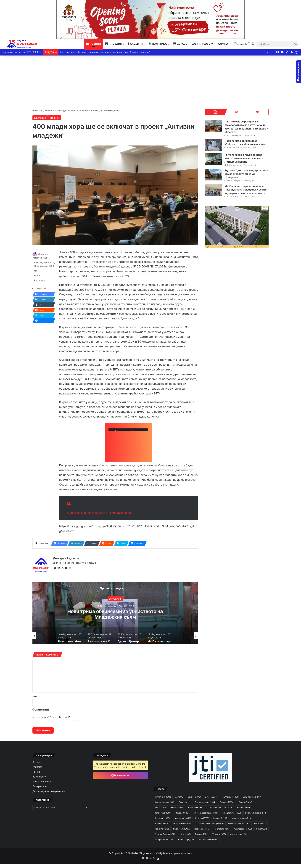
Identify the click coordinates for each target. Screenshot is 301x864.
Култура (202, 818)
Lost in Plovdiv (202, 43)
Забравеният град (221, 807)
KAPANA (222, 43)
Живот (177, 807)
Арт (179, 797)
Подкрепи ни (39, 786)
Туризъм (219, 834)
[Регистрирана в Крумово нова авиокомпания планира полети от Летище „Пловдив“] (213, 159)
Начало (38, 110)
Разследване (242, 829)
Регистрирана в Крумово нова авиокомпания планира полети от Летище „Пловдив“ (115, 614)
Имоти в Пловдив (256, 813)
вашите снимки (208, 839)
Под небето (181, 829)
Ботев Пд (211, 797)
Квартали (162, 818)
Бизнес (194, 797)
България (40, 117)
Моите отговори (241, 818)
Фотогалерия (238, 834)
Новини (95, 43)
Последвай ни (121, 775)
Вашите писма (252, 797)
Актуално (115, 598)
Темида (201, 834)
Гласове (227, 802)
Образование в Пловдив (210, 823)
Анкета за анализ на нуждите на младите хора (99, 512)
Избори (182, 813)
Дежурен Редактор (66, 558)
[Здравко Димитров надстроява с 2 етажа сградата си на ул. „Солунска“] (213, 174)
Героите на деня (205, 802)
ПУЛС (260, 823)
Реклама (37, 767)
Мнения (220, 818)
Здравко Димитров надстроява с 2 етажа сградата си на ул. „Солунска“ (99, 52)
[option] (115, 613)
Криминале (182, 818)
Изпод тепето (231, 813)
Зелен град (163, 813)
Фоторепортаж (164, 839)
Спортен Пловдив (165, 834)
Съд (185, 834)
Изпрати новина (41, 781)
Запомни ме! (41, 709)
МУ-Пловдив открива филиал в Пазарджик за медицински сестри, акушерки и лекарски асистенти (246, 190)
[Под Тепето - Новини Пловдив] (22, 44)
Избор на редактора (205, 813)
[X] (62, 568)
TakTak (36, 771)
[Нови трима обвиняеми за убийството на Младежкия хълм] (213, 145)
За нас (36, 762)
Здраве (181, 43)
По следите (221, 829)
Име (34, 696)
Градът (245, 802)
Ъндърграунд (186, 839)
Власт (184, 802)
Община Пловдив (239, 823)
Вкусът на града (164, 802)
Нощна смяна (182, 823)
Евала (160, 807)
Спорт (261, 829)
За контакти (39, 776)
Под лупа (162, 829)
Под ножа (201, 829)
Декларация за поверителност (49, 791)
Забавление (196, 807)
